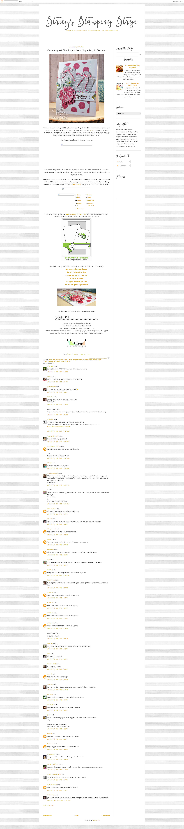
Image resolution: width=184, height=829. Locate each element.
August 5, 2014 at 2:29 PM (57, 534)
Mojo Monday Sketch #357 (76, 214)
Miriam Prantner (52, 764)
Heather (50, 643)
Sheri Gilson (51, 754)
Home (77, 816)
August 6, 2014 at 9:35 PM (57, 700)
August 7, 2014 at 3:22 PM (57, 729)
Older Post (105, 816)
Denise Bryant (52, 785)
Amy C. (49, 674)
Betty (79, 203)
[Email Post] (108, 358)
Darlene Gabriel (52, 473)
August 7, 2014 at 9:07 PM (57, 780)
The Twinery (87, 359)
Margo (49, 463)
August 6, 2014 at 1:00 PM (57, 639)
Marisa (49, 519)
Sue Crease (51, 580)
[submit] (140, 54)
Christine (50, 694)
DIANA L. (50, 419)
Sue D (49, 539)
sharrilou (50, 592)
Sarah (89, 195)
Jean (48, 653)
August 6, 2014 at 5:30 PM (57, 669)
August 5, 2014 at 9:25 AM (57, 415)
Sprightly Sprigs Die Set (76, 275)
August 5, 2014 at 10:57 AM (58, 458)
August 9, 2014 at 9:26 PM (57, 790)
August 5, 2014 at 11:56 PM (58, 575)
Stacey (91, 203)
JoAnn (49, 376)
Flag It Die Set (76, 278)
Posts (120, 162)
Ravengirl (50, 704)
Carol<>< (50, 397)
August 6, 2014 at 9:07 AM (57, 598)
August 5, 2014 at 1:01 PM (57, 514)
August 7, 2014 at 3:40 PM (57, 739)
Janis (49, 715)
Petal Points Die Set (76, 272)
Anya (79, 200)
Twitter (76, 354)
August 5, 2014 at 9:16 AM (57, 404)
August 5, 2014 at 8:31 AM (57, 382)
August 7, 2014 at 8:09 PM (57, 759)
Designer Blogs (96, 820)
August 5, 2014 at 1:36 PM (57, 524)
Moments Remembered (76, 269)
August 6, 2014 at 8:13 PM (57, 690)
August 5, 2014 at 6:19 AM (57, 372)
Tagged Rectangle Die (76, 281)
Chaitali (91, 206)
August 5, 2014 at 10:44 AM (58, 441)
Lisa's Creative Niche (54, 774)
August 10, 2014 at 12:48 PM (58, 800)
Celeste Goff (51, 664)
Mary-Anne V (51, 529)
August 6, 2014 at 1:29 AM (57, 588)
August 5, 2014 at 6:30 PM (57, 555)
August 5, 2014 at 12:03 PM (58, 485)
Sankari (80, 209)
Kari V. (49, 570)
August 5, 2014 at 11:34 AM (58, 468)
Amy (79, 197)
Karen (79, 206)
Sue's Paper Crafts (53, 446)
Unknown (50, 549)
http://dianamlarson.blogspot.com (58, 426)
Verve (92, 130)
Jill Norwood (51, 386)
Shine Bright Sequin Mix (76, 284)
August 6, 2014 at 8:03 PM (57, 679)
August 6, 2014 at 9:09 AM (57, 608)
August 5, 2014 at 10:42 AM (58, 431)
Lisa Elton (50, 366)
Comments (122, 166)
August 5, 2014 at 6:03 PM (57, 545)
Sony (89, 197)
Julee (79, 195)
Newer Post (47, 816)
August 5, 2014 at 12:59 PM (58, 504)
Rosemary (50, 795)
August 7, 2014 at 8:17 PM (57, 770)
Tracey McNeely (52, 436)
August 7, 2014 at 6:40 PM (57, 749)
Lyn (48, 559)
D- (48, 490)
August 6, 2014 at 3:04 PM (57, 649)
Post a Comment (48, 805)
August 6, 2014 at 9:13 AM (57, 618)
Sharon (49, 734)
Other (88, 354)
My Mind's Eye (78, 359)
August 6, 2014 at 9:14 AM (57, 628)
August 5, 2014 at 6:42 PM (57, 565)
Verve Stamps (65, 361)
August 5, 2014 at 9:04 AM (57, 392)
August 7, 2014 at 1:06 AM (57, 710)
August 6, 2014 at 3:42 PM (57, 659)
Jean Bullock (51, 508)
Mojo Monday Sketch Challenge (60, 359)
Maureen (90, 200)
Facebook (70, 354)
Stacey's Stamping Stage (92, 22)
